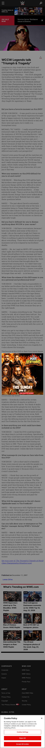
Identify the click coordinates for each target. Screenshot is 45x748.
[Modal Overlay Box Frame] (22, 374)
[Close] (41, 718)
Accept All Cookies (22, 744)
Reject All (22, 738)
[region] (22, 731)
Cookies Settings (22, 732)
